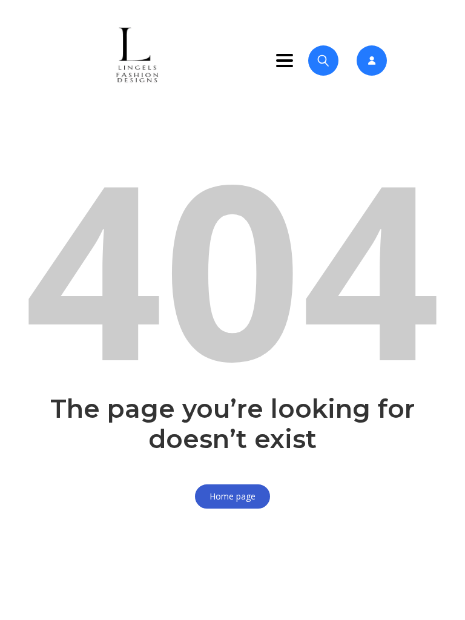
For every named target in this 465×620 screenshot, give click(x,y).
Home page (232, 496)
